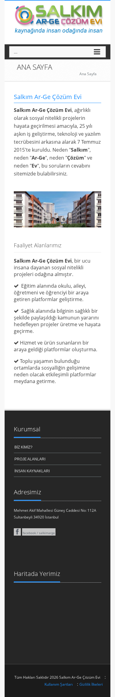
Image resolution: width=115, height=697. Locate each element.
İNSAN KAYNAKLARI (32, 471)
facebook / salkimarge (39, 533)
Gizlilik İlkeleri (91, 684)
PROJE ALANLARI (29, 459)
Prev (22, 209)
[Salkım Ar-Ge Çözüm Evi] (57, 18)
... (15, 52)
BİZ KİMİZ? (23, 447)
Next (93, 209)
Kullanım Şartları (58, 684)
